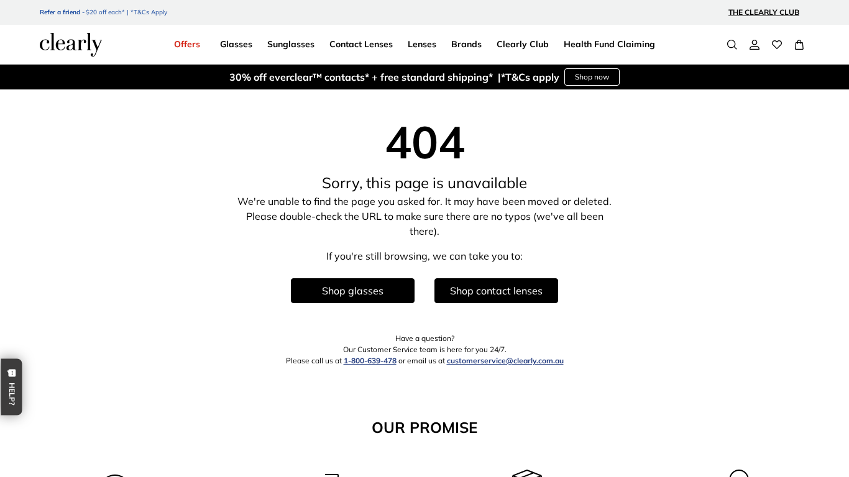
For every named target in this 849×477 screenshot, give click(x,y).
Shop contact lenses (496, 290)
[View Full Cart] (799, 45)
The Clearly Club (763, 12)
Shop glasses (352, 290)
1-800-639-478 (370, 360)
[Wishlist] (777, 45)
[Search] (732, 45)
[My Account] (754, 45)
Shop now (592, 76)
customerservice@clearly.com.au (505, 360)
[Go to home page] (71, 45)
